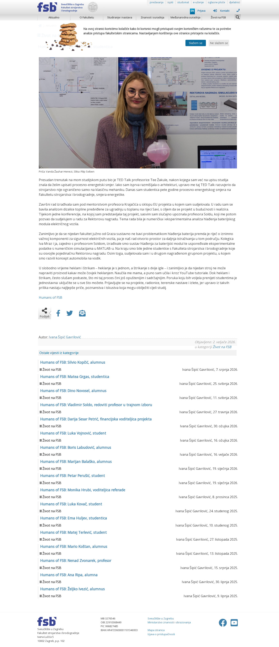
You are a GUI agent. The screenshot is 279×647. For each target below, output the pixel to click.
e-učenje (198, 2)
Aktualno (53, 17)
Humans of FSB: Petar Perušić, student (72, 475)
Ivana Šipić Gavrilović (65, 337)
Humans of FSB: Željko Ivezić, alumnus (72, 588)
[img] (238, 16)
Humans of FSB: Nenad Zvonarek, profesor (75, 560)
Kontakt (224, 10)
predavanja (156, 2)
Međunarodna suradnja (185, 17)
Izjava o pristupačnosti (161, 634)
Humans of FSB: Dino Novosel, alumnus (73, 390)
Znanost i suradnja (152, 17)
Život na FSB (218, 17)
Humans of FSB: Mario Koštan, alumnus (73, 546)
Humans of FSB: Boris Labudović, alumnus (75, 447)
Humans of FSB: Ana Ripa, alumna (69, 574)
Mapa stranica (156, 630)
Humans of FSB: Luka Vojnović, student (73, 433)
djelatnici (234, 2)
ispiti (170, 2)
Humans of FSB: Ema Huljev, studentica (73, 518)
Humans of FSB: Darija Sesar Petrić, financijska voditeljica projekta (96, 418)
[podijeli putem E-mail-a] (82, 314)
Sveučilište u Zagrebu (161, 618)
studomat (183, 2)
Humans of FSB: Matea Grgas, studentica (74, 376)
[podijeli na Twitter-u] (69, 314)
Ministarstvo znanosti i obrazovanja (169, 622)
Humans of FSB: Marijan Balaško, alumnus (76, 461)
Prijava (201, 10)
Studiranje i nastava (119, 17)
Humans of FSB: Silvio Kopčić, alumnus (72, 362)
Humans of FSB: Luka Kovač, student (71, 503)
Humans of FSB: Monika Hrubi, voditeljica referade (82, 489)
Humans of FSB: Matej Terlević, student (73, 532)
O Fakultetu (87, 17)
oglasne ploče (216, 2)
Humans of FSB (50, 297)
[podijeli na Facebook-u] (58, 314)
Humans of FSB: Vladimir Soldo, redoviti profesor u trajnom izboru (96, 404)
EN (192, 10)
